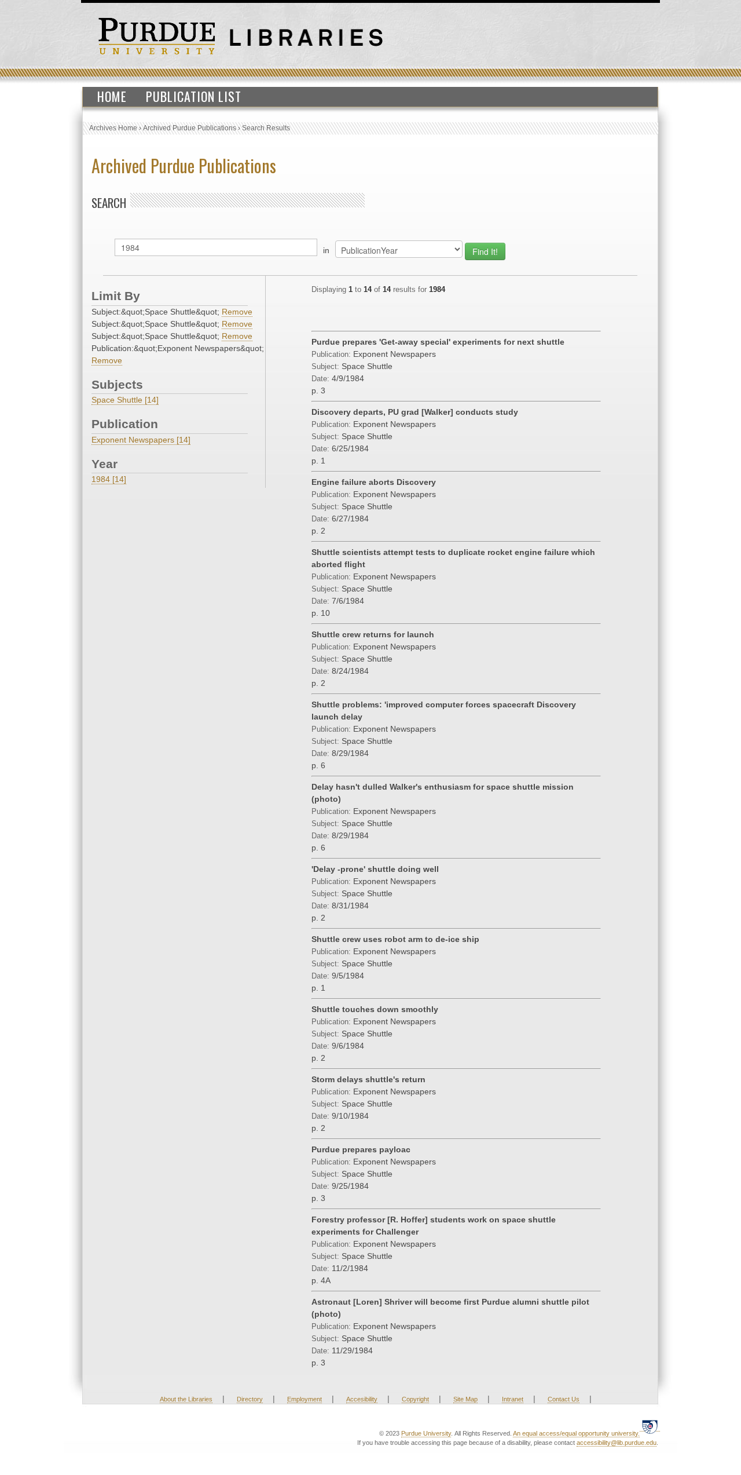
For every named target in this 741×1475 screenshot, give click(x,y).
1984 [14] (108, 479)
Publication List (193, 96)
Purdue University (426, 1433)
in (326, 250)
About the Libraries (186, 1399)
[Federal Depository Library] (650, 1427)
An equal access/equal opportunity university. (576, 1433)
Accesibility (361, 1399)
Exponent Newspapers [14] (140, 439)
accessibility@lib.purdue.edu (616, 1442)
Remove (237, 311)
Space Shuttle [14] (125, 399)
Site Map (465, 1399)
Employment (304, 1399)
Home (112, 96)
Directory (250, 1399)
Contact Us (563, 1399)
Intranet (512, 1399)
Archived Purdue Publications (189, 128)
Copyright (415, 1399)
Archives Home (113, 128)
